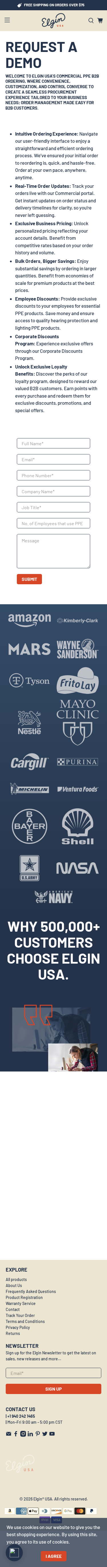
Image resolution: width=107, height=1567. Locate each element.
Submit (29, 579)
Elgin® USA (42, 1498)
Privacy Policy (18, 1327)
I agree (54, 1556)
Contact (13, 1309)
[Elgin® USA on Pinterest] (38, 1435)
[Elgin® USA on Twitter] (45, 1435)
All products (16, 1279)
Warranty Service (21, 1303)
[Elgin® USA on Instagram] (23, 1435)
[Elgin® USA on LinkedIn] (30, 1435)
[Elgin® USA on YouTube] (52, 1435)
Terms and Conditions (25, 1321)
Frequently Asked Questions (31, 1291)
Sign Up (53, 1388)
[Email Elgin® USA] (8, 1435)
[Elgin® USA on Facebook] (16, 1435)
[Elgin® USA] (53, 21)
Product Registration (24, 1297)
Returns (13, 1333)
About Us (14, 1285)
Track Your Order (20, 1315)
